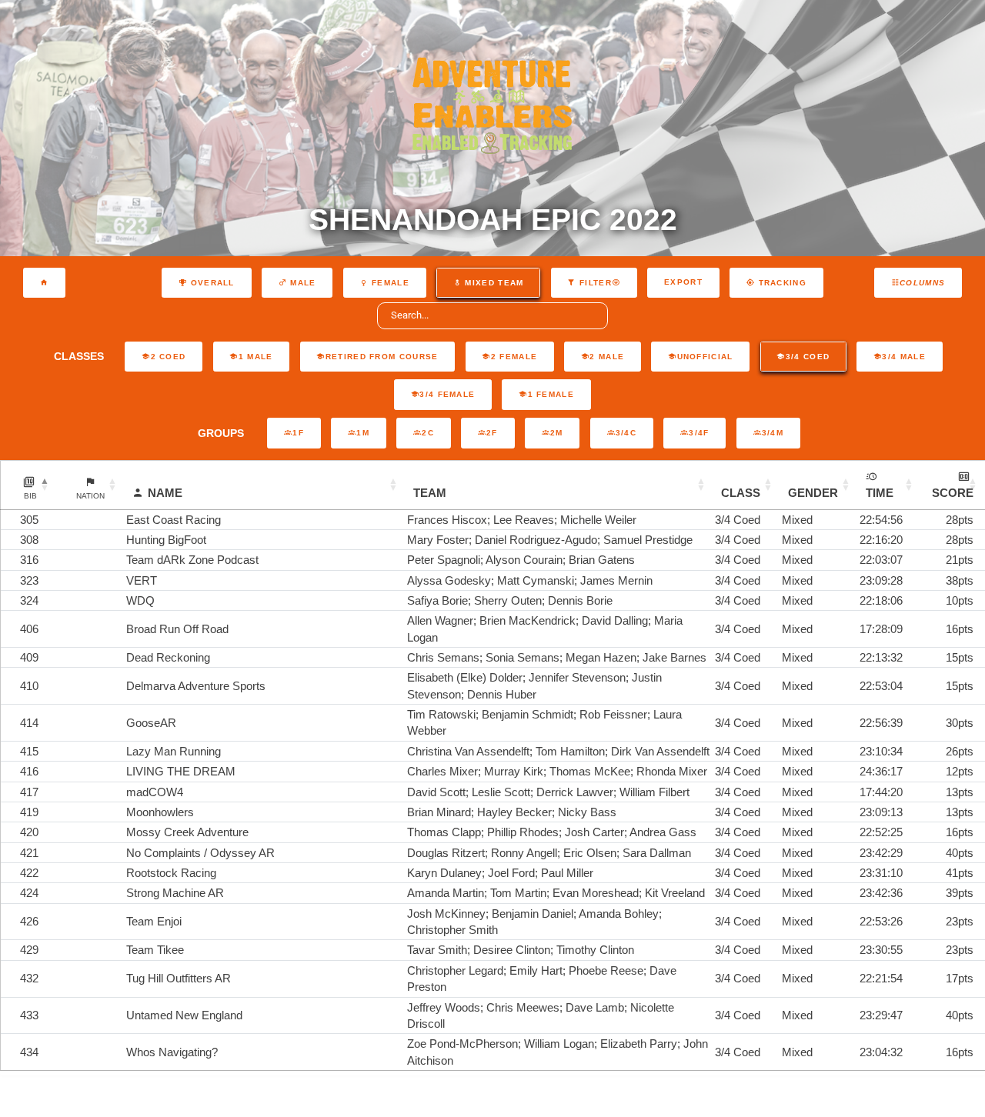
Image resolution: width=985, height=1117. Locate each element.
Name (165, 492)
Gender (813, 492)
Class (740, 492)
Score (952, 492)
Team (429, 492)
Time (879, 492)
